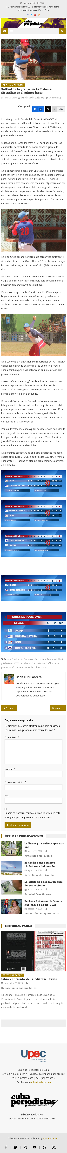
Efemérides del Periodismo (46, 6)
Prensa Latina (38, 663)
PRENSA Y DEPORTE (13, 85)
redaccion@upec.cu (40, 1082)
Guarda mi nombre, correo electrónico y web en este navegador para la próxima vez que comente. (32, 815)
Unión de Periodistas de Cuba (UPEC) (27, 667)
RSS (54, 1148)
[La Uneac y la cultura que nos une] (11, 848)
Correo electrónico (15, 782)
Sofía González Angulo (39, 875)
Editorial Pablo (18, 926)
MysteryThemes (51, 1138)
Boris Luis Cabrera (32, 97)
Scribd (44, 1148)
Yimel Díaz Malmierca (38, 856)
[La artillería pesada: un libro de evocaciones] (11, 887)
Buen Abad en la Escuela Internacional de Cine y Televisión (59, 708)
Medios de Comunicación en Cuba (33, 10)
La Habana (25, 663)
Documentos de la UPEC (19, 6)
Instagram (25, 1148)
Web (7, 795)
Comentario (12, 737)
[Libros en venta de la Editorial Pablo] (33, 951)
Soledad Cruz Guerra (38, 894)
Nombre (10, 769)
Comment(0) (55, 97)
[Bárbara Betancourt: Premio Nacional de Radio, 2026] (11, 906)
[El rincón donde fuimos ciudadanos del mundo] (11, 868)
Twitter (16, 1148)
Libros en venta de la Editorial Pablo (29, 979)
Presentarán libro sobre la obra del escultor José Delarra (11, 708)
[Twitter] (48, 109)
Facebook (6, 1148)
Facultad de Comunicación (25, 659)
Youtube (35, 1148)
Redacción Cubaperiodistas (42, 913)
